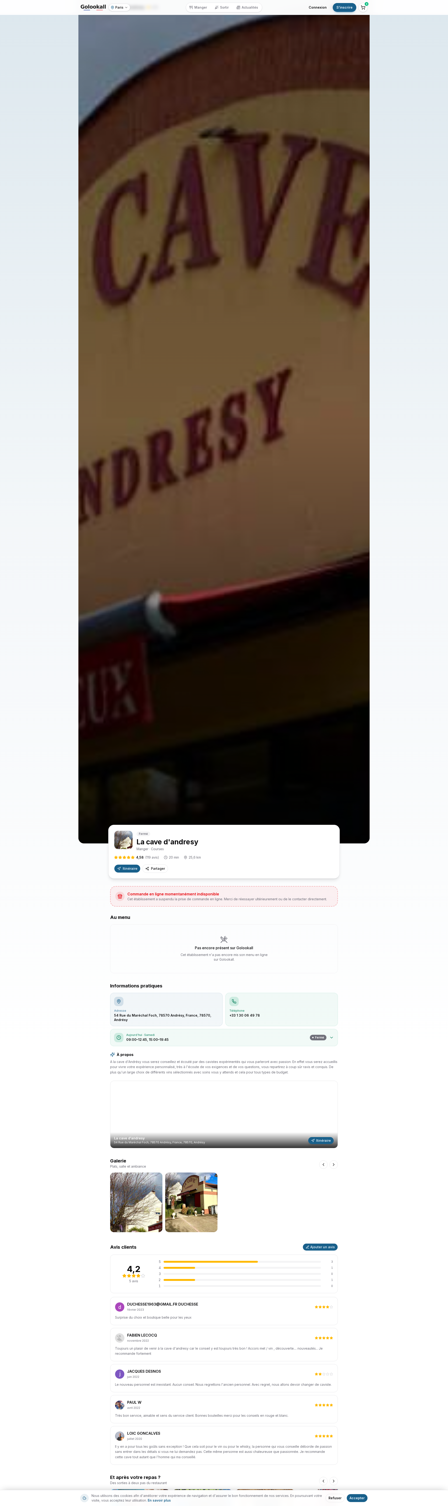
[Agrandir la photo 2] (191, 1202)
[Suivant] (333, 1481)
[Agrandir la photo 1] (136, 1202)
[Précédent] (323, 1481)
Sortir (224, 7)
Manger (200, 7)
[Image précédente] (323, 1164)
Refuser (335, 1498)
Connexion (318, 7)
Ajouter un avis (322, 1247)
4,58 (147, 857)
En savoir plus (159, 1500)
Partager (158, 868)
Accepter (357, 1498)
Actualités (250, 7)
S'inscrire (344, 7)
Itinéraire (130, 868)
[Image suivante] (333, 1164)
